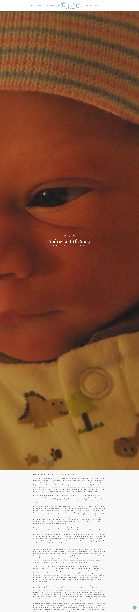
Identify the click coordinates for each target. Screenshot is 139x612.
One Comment (84, 246)
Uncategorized (69, 236)
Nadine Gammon (56, 246)
